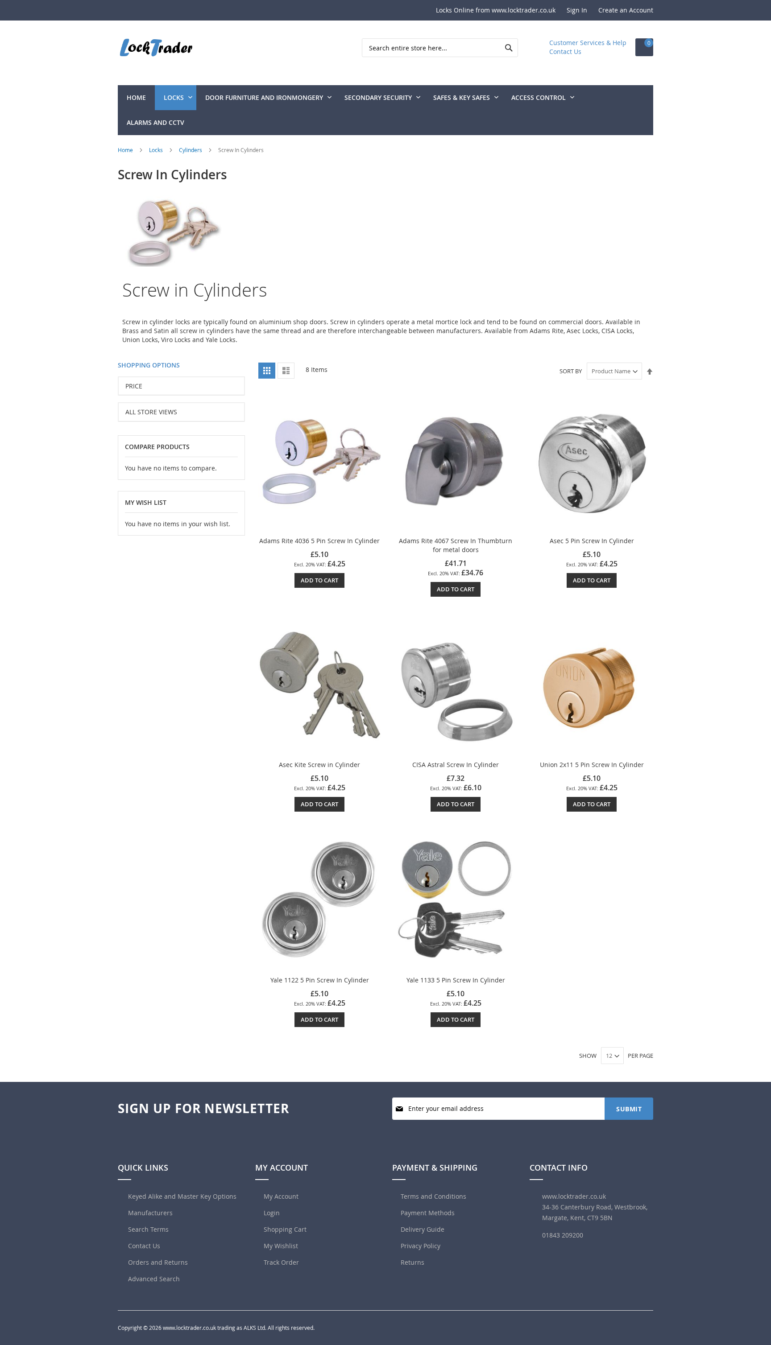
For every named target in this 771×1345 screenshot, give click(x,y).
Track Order (281, 1262)
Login (272, 1213)
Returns (412, 1262)
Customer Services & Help (587, 42)
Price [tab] (133, 386)
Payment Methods (428, 1213)
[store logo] (156, 48)
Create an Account (625, 10)
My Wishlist (281, 1246)
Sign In (577, 10)
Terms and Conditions (433, 1196)
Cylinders (191, 149)
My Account (281, 1196)
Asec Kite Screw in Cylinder (319, 764)
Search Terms (147, 1229)
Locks (156, 149)
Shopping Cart (285, 1229)
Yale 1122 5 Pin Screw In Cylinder (319, 980)
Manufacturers (149, 1213)
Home (126, 149)
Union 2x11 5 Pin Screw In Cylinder (592, 764)
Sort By (571, 371)
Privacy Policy (420, 1246)
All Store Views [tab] (151, 412)
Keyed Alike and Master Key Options (181, 1196)
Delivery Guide (422, 1229)
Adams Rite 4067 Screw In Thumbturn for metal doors (455, 545)
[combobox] (440, 47)
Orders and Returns (157, 1262)
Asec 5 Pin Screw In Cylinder (592, 540)
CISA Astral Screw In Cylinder (455, 764)
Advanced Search (153, 1279)
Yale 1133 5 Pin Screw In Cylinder (455, 980)
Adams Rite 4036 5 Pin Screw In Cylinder (319, 540)
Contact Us (565, 51)
